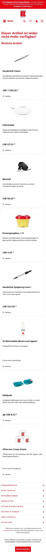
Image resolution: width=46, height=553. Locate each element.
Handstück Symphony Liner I (17, 287)
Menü (10, 21)
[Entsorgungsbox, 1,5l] (23, 221)
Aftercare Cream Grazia (14, 450)
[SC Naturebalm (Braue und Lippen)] (23, 329)
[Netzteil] (23, 167)
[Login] (36, 21)
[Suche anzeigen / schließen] (24, 21)
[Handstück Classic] (23, 58)
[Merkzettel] (30, 21)
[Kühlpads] (23, 383)
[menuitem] (8, 21)
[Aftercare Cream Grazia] (23, 437)
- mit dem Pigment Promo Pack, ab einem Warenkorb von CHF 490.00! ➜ (23, 4)
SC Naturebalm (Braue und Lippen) (20, 341)
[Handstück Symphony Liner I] (23, 275)
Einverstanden (23, 549)
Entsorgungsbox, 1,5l (13, 233)
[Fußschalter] (23, 112)
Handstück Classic (12, 71)
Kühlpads (7, 396)
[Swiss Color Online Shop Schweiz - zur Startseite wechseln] (23, 13)
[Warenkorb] (42, 21)
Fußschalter (8, 125)
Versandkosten (8, 530)
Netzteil (7, 179)
